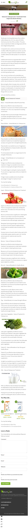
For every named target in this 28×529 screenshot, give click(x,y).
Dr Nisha (13, 21)
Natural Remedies (14, 13)
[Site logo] (14, 2)
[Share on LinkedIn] (1, 519)
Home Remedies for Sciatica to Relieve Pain (11, 187)
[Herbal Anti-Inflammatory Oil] (20, 406)
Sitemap (22, 513)
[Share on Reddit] (1, 524)
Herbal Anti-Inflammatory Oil (21, 414)
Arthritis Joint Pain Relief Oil (7, 414)
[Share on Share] (1, 516)
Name (3, 455)
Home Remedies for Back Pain (8, 424)
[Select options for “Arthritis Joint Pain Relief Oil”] (2, 411)
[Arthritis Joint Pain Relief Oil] (7, 406)
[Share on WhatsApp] (1, 526)
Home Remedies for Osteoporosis (9, 185)
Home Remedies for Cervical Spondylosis (11, 426)
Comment (4, 439)
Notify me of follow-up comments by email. (12, 474)
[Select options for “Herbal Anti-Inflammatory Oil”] (15, 411)
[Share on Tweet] (1, 521)
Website (3, 466)
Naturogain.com (9, 513)
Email (2, 461)
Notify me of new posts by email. (9, 479)
